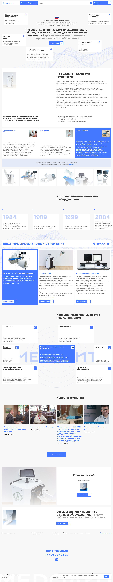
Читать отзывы (61, 523)
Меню (41, 3)
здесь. (71, 164)
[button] (105, 533)
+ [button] (109, 3)
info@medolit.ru (56, 550)
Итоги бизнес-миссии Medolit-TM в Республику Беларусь (15, 429)
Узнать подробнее (8, 301)
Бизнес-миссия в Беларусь (42, 427)
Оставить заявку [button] (54, 43)
